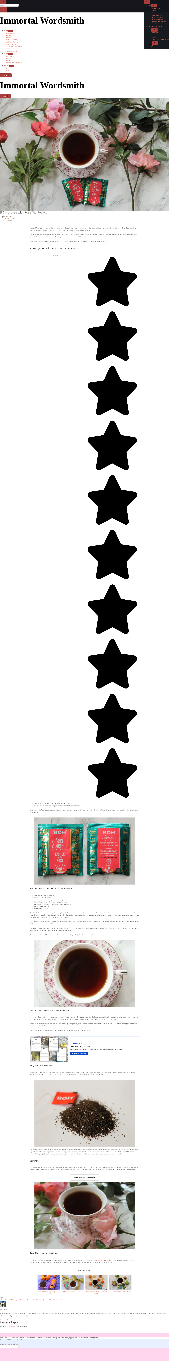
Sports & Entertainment (14, 46)
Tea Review (60, 1300)
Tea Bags (52, 1300)
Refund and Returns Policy (15, 63)
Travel (8, 48)
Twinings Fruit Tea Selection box (95, 1260)
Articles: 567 (4, 1320)
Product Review (25, 1300)
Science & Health (11, 44)
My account (10, 56)
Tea (47, 1300)
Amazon (46, 908)
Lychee (17, 1300)
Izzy (7, 70)
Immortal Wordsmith (42, 20)
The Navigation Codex (11, 51)
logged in (12, 1327)
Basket (8, 60)
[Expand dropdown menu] (10, 31)
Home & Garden (11, 40)
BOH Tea (10, 1300)
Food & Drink (10, 33)
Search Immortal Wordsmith (9, 1344)
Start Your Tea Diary (79, 1053)
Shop (5, 53)
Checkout (9, 58)
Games (8, 35)
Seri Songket (40, 1300)
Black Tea (3, 1300)
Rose (33, 1300)
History (8, 37)
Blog (5, 30)
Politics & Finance (12, 42)
